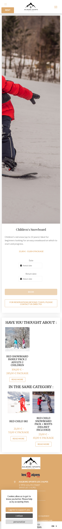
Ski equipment (43, 516)
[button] (5, 3)
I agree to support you (19, 509)
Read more (17, 379)
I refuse (19, 515)
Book (31, 292)
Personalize (19, 521)
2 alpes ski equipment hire (42, 520)
